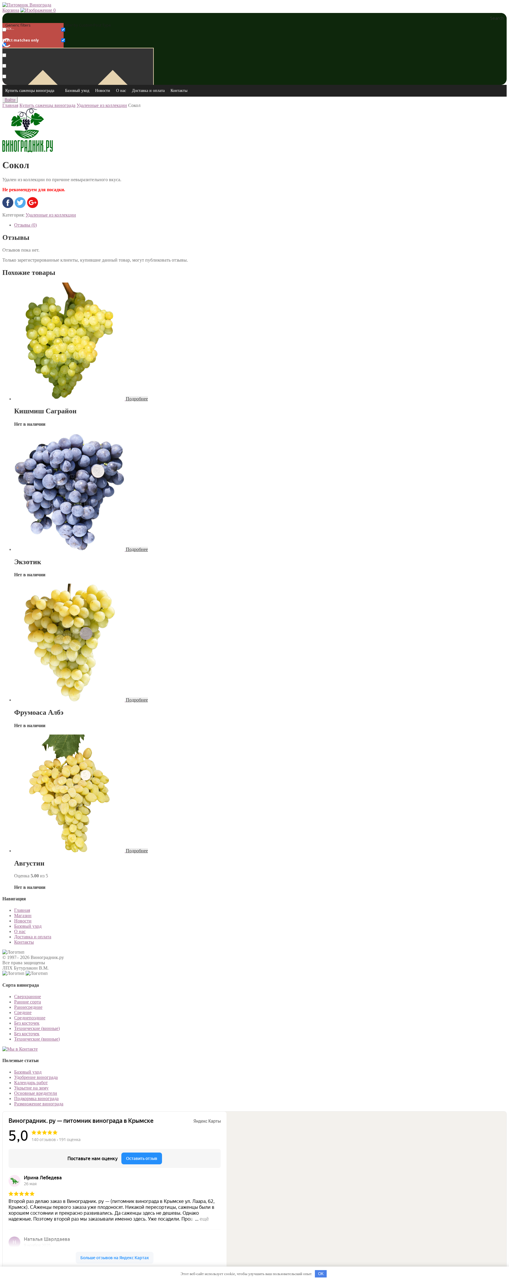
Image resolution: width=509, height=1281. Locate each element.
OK (321, 1274)
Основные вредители (35, 1093)
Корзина (10, 10)
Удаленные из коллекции (102, 105)
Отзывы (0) (25, 224)
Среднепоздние (29, 1017)
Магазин (23, 915)
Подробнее (137, 398)
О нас (121, 90)
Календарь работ (31, 1082)
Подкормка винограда (36, 1098)
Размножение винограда (38, 1103)
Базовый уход (77, 90)
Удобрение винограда (36, 1077)
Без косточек (26, 1023)
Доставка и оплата (148, 90)
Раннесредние (28, 1007)
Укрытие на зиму (31, 1087)
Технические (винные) (37, 1028)
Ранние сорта (27, 1001)
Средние (23, 1012)
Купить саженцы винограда (29, 90)
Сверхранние (27, 996)
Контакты (179, 90)
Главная (10, 105)
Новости (102, 90)
